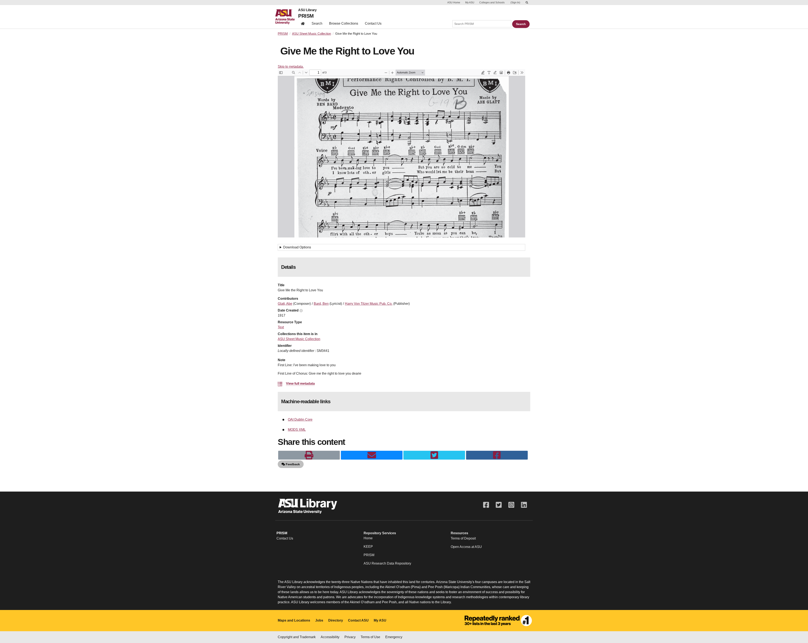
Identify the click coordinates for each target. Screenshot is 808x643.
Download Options (297, 247)
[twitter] (434, 455)
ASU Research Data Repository (387, 563)
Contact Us (373, 23)
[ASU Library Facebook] (486, 505)
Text (281, 327)
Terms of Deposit (463, 538)
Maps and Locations (294, 620)
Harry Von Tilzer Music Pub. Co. (368, 303)
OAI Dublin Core (300, 419)
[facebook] (497, 455)
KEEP (368, 546)
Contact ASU (358, 620)
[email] (372, 455)
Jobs (319, 620)
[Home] (286, 17)
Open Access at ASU (466, 547)
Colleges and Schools (492, 2)
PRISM (306, 16)
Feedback (292, 464)
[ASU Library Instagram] (511, 505)
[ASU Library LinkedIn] (524, 505)
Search (317, 23)
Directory (335, 620)
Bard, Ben (321, 303)
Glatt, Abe (285, 303)
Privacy (350, 637)
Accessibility (330, 637)
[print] (309, 455)
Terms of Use (370, 637)
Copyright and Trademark (297, 637)
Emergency (393, 637)
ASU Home (453, 2)
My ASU (469, 2)
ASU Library (307, 10)
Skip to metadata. (291, 66)
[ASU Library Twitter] (498, 505)
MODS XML (297, 429)
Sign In (515, 2)
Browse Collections (343, 23)
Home (368, 538)
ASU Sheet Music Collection (311, 33)
